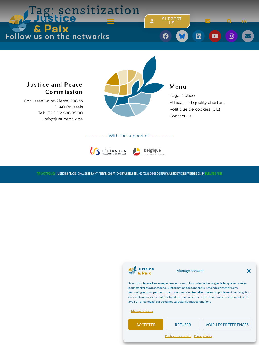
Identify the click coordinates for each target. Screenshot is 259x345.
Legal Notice (182, 95)
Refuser (183, 324)
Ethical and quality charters (197, 102)
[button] (248, 271)
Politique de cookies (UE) (194, 109)
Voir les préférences (227, 324)
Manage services (142, 311)
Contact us (180, 116)
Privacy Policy (203, 336)
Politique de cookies (178, 336)
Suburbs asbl (213, 174)
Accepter (146, 324)
